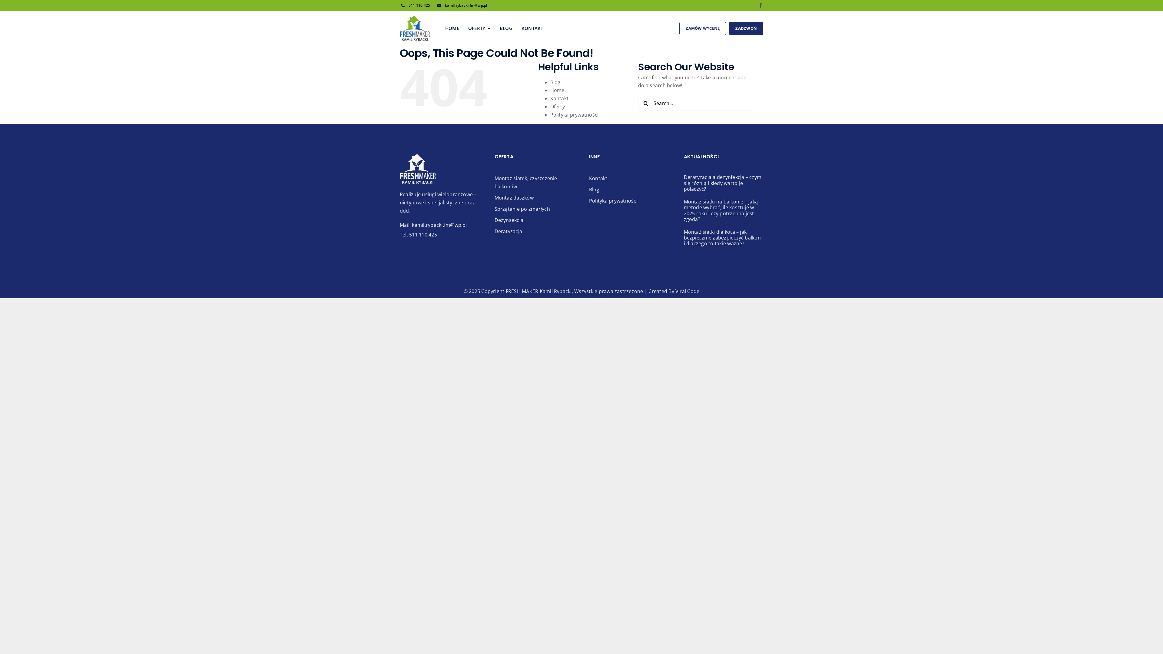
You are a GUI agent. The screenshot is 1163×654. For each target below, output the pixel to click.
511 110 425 (419, 5)
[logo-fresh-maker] (415, 18)
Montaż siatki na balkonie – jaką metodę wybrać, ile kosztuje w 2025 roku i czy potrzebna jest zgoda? (721, 210)
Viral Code (687, 291)
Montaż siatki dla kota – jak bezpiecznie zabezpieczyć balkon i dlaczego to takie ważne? (722, 238)
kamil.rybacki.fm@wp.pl (466, 5)
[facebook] (760, 5)
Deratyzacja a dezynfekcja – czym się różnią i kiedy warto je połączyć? (723, 183)
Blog (555, 82)
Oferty (557, 106)
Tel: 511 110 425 (418, 234)
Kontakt (559, 98)
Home (557, 90)
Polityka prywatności (574, 114)
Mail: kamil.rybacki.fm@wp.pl (433, 225)
